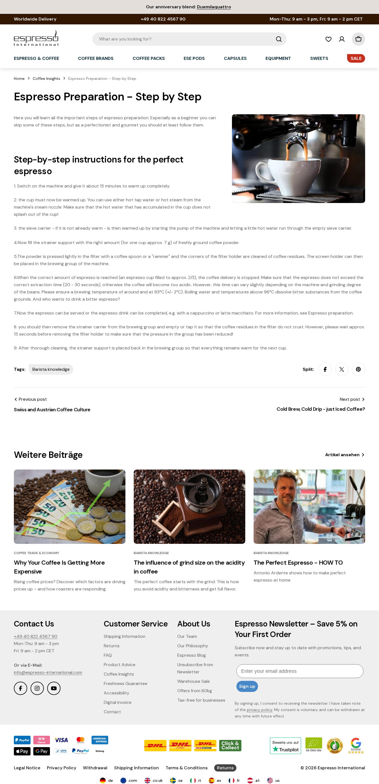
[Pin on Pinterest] (358, 369)
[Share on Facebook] (325, 369)
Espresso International (341, 768)
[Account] (341, 39)
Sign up (247, 686)
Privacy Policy (61, 768)
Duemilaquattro (214, 7)
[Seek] (279, 39)
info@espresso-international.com (48, 672)
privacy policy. (260, 709)
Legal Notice (27, 768)
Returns (225, 768)
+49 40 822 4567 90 (35, 636)
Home (19, 78)
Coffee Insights (46, 78)
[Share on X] (341, 369)
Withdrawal (95, 768)
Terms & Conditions (187, 768)
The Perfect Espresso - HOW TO (298, 563)
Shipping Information (136, 768)
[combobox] (189, 39)
